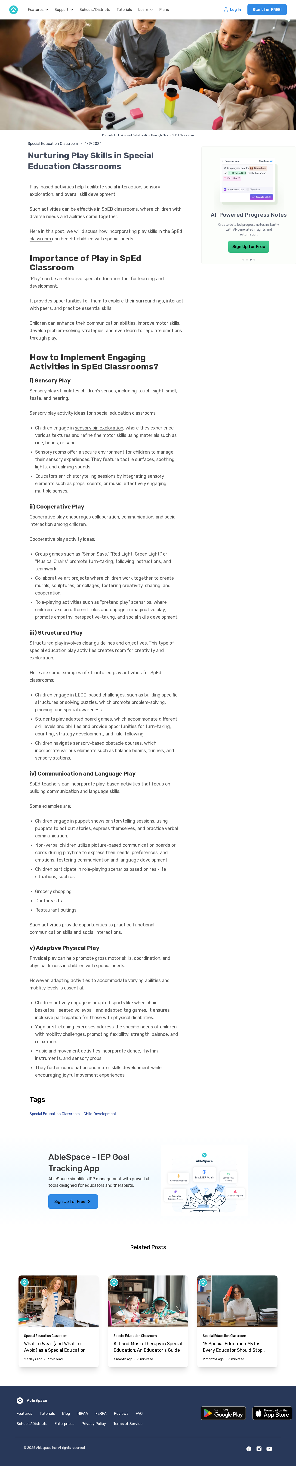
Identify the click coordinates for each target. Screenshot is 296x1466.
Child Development (100, 1114)
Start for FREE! (267, 9)
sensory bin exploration (99, 428)
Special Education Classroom (53, 143)
